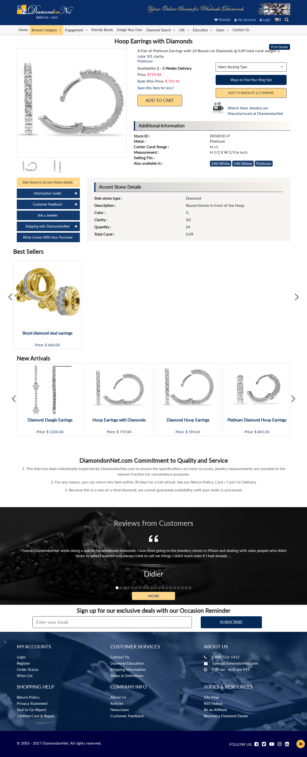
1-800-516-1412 (225, 657)
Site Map (211, 697)
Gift (182, 30)
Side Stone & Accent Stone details (47, 182)
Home (23, 30)
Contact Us (241, 30)
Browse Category (45, 30)
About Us (118, 697)
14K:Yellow (243, 163)
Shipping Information (128, 669)
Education (201, 30)
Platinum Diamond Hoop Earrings (256, 420)
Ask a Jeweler (48, 215)
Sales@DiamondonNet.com (235, 663)
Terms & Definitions (126, 675)
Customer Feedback (47, 204)
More (153, 596)
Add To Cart (160, 100)
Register (23, 663)
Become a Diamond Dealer (226, 715)
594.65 (194, 432)
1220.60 (57, 432)
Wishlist (224, 20)
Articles (116, 703)
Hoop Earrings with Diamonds (119, 420)
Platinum (263, 163)
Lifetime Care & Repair (35, 715)
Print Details (279, 47)
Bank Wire (145, 81)
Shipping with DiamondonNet (47, 226)
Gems (220, 30)
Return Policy (28, 697)
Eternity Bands (102, 30)
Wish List (25, 675)
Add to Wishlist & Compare (251, 93)
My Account (246, 20)
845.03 (263, 432)
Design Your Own (129, 30)
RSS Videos (213, 703)
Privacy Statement (32, 703)
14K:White (220, 163)
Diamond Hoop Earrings (188, 420)
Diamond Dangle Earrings (50, 420)
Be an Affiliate (215, 709)
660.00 (54, 345)
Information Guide (47, 193)
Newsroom (119, 709)
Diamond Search (159, 30)
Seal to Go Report (32, 709)
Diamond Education (127, 663)
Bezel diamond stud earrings (47, 333)
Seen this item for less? (155, 88)
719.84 (125, 432)
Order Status (28, 669)
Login (266, 20)
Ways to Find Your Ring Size (251, 80)
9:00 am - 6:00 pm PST (231, 669)
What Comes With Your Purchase (47, 237)
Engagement (74, 30)
